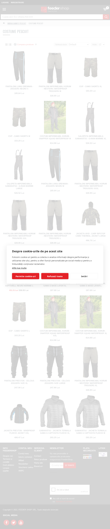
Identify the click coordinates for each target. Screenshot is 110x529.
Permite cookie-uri (26, 276)
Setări (84, 276)
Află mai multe (19, 268)
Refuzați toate (55, 276)
